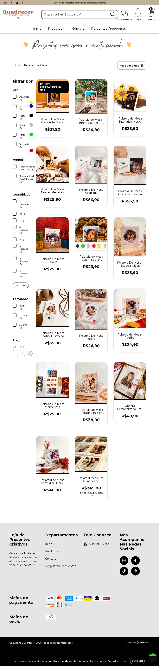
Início (37, 28)
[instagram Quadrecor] (6, 2)
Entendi (137, 661)
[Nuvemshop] (137, 643)
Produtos (55, 28)
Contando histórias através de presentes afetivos (79, 2)
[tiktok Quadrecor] (18, 2)
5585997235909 (100, 544)
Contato (78, 28)
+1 (105, 246)
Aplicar (30, 353)
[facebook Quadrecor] (12, 2)
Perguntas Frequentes (108, 28)
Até (22, 346)
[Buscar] (113, 14)
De (14, 346)
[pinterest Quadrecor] (23, 2)
